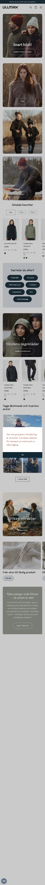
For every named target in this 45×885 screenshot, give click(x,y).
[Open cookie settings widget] (4, 881)
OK (22, 455)
